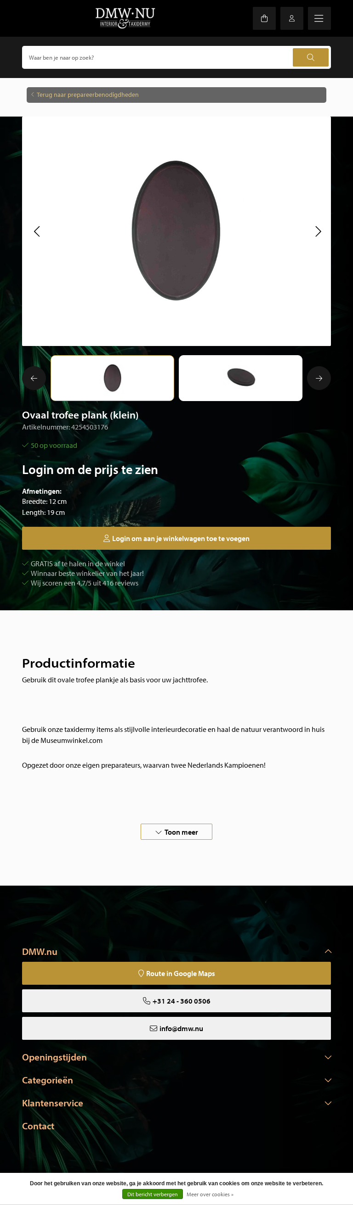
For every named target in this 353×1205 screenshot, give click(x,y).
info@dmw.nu (181, 1028)
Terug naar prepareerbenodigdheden (88, 94)
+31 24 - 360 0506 (182, 1000)
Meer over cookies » (210, 1194)
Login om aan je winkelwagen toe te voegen (181, 538)
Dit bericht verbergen (152, 1194)
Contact (38, 1126)
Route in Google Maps (180, 973)
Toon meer (181, 832)
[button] (36, 231)
